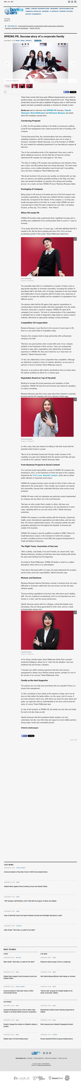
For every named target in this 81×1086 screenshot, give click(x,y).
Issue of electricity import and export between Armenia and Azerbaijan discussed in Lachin (33, 915)
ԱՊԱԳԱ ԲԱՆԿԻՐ (35, 28)
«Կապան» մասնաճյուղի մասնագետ (16, 28)
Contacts (30, 1058)
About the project (51, 1058)
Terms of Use (63, 1058)
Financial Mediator (33, 11)
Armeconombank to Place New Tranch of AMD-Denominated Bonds (25, 872)
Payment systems (66, 11)
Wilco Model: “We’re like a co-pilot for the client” (19, 930)
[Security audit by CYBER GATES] (39, 1078)
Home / (18, 40)
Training (45, 11)
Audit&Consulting (66, 8)
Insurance (54, 8)
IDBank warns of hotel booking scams (16, 1039)
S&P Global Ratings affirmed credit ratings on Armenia (57, 976)
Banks (27, 8)
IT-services (54, 11)
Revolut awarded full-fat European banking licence (56, 1039)
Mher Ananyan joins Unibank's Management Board (56, 1024)
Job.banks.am (12, 26)
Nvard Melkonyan (37, 113)
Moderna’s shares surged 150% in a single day (55, 962)
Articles (19, 925)
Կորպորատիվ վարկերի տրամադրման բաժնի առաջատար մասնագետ (41, 26)
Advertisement (39, 1058)
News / (23, 40)
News (18, 882)
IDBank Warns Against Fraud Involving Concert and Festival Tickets (25, 886)
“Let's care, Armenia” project (45, 475)
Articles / (29, 40)
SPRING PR (51, 110)
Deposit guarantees (33, 14)
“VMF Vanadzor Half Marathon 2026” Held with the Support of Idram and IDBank (30, 901)
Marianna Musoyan (57, 113)
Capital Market (20, 867)
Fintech (55, 1034)
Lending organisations (40, 8)
